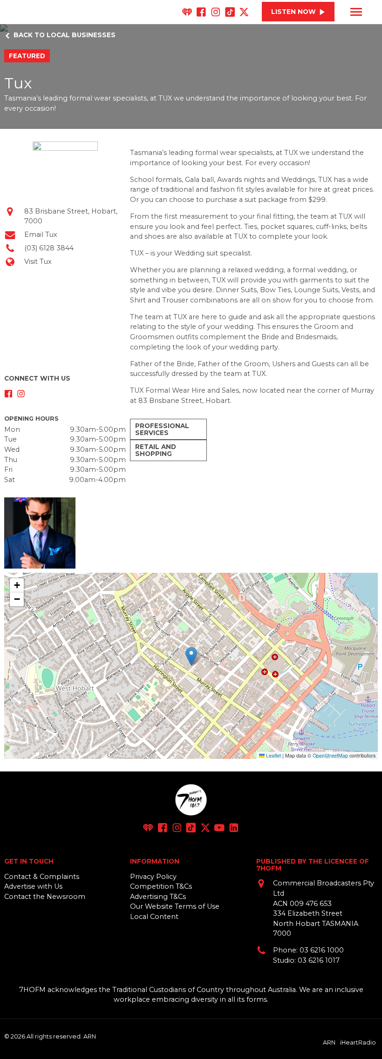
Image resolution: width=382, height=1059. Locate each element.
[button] (191, 656)
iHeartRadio (358, 1042)
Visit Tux (38, 261)
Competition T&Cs (161, 886)
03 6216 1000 (322, 950)
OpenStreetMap (330, 755)
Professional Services (162, 429)
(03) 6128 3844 (49, 248)
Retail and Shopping (155, 450)
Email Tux (40, 234)
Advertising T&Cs (158, 896)
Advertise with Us (33, 886)
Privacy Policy (153, 876)
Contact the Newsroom (44, 896)
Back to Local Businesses (65, 35)
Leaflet (273, 755)
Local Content (154, 916)
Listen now (293, 11)
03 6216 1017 (319, 960)
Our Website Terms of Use (174, 906)
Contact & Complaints (41, 876)
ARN (329, 1042)
